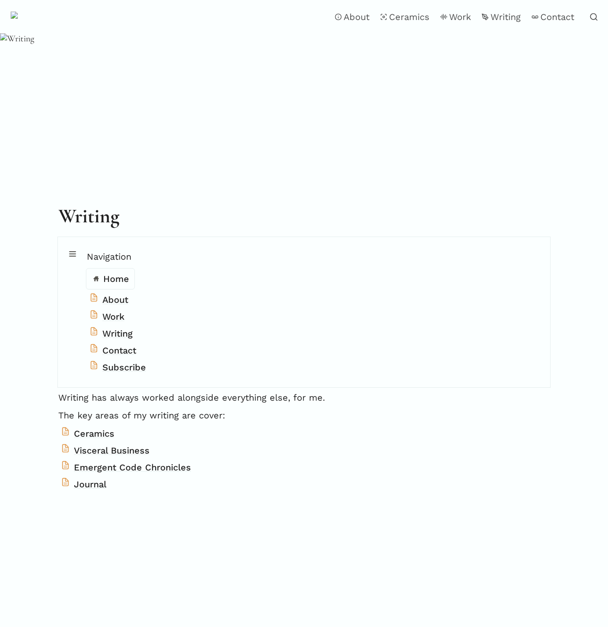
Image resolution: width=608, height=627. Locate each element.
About (356, 17)
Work (460, 17)
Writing (505, 17)
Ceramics (409, 17)
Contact (557, 17)
